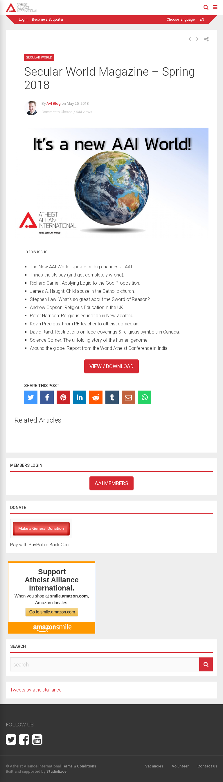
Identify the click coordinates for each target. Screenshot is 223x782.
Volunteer (180, 766)
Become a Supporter (47, 19)
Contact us (207, 766)
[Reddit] (95, 397)
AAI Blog (53, 103)
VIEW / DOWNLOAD (111, 366)
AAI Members (111, 483)
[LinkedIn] (79, 397)
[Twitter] (30, 397)
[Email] (128, 397)
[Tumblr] (112, 397)
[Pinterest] (63, 397)
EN (202, 19)
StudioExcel (56, 771)
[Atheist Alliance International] (22, 11)
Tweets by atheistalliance (36, 690)
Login (23, 19)
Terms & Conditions (79, 766)
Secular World (39, 57)
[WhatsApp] (144, 397)
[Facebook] (47, 397)
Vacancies (154, 766)
